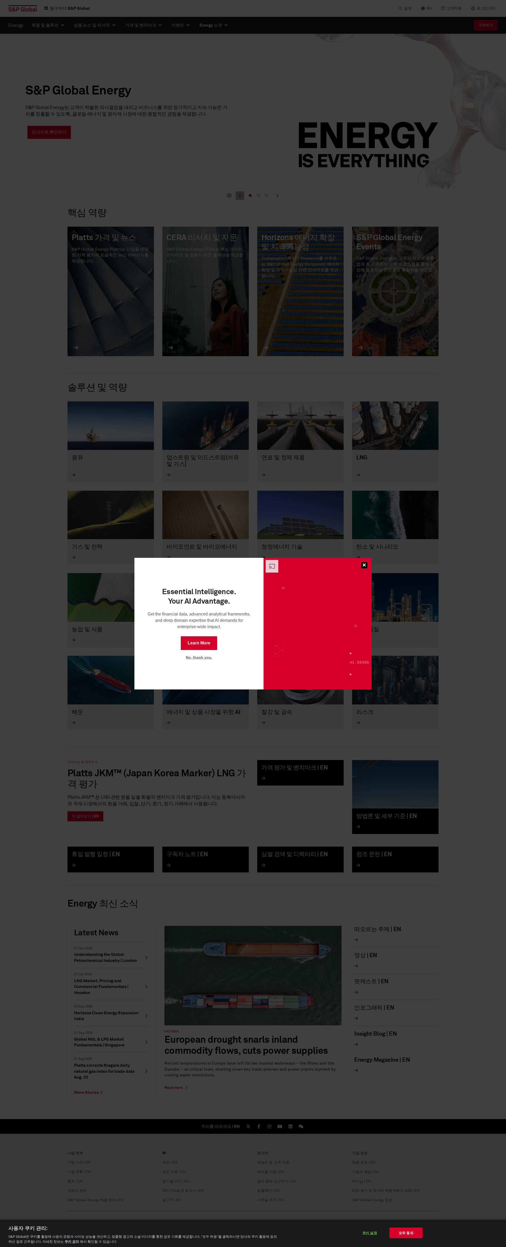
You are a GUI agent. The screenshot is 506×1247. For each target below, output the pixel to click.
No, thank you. (199, 657)
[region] (253, 1233)
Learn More (199, 643)
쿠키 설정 (369, 1232)
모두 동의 (406, 1232)
